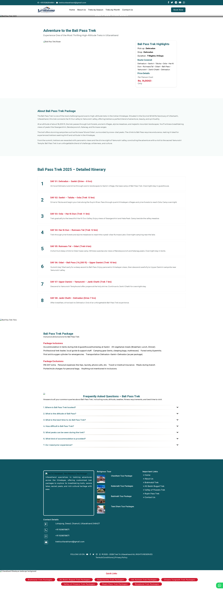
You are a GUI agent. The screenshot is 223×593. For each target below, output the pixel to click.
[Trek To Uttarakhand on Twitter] (94, 554)
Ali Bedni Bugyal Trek (154, 486)
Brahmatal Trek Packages (40, 580)
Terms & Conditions (104, 557)
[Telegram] (176, 3)
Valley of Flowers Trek (154, 490)
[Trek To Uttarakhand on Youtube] (87, 554)
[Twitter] (172, 3)
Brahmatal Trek (151, 482)
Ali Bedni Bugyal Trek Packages (75, 580)
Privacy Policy (121, 557)
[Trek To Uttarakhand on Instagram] (97, 554)
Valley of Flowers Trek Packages (79, 584)
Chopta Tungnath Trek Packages (179, 580)
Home (72, 10)
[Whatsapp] (46, 536)
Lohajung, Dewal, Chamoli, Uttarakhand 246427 (77, 523)
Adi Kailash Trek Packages (144, 580)
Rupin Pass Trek (151, 493)
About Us (81, 10)
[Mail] (46, 542)
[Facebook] (168, 3)
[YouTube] (180, 3)
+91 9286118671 (62, 529)
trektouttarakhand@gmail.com (72, 3)
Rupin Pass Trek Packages (115, 584)
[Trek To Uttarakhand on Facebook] (90, 554)
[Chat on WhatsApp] (100, 554)
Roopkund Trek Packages (147, 584)
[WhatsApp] (184, 3)
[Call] (46, 530)
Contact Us (127, 10)
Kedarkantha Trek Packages (110, 580)
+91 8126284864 (47, 3)
